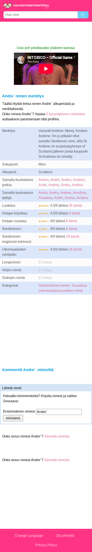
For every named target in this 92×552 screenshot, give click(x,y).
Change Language (29, 535)
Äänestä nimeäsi (57, 436)
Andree (65, 192)
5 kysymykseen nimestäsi (65, 114)
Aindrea (82, 198)
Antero (44, 180)
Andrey (53, 185)
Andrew (79, 180)
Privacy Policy (46, 545)
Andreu (77, 185)
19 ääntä (72, 236)
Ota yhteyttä (65, 535)
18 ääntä (75, 249)
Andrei (66, 180)
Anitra (43, 192)
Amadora (45, 198)
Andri (43, 185)
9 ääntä (71, 221)
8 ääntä (74, 213)
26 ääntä (75, 205)
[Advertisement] (46, 33)
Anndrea (79, 192)
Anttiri (58, 198)
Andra (53, 192)
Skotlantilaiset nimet (54, 285)
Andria (70, 198)
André (54, 180)
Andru (65, 185)
